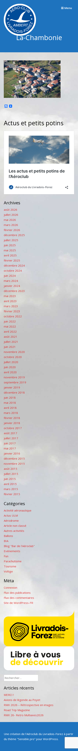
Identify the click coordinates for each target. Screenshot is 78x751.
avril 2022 (10, 331)
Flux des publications (17, 592)
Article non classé (15, 526)
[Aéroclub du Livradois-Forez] (20, 34)
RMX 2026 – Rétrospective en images (28, 705)
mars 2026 (11, 225)
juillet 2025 (11, 240)
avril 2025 (10, 255)
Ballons (8, 536)
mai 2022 (10, 326)
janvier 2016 (12, 453)
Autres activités (14, 531)
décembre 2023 (14, 291)
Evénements (12, 551)
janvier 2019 (12, 387)
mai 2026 (10, 220)
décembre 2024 (14, 265)
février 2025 (12, 260)
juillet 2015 (11, 474)
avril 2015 (10, 484)
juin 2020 (10, 367)
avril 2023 (10, 301)
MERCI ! (9, 695)
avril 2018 (10, 408)
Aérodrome (11, 520)
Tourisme (10, 566)
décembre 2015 (14, 458)
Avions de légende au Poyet (22, 700)
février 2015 (12, 494)
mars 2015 (11, 489)
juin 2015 (10, 479)
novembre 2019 (14, 377)
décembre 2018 (14, 392)
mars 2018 (11, 413)
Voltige (8, 571)
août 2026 (10, 209)
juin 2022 (10, 321)
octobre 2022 (13, 316)
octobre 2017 (13, 428)
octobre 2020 (13, 357)
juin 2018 (10, 397)
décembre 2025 (14, 235)
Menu (68, 8)
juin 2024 (10, 275)
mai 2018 (10, 402)
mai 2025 (10, 250)
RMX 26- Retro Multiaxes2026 (24, 715)
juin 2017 (10, 443)
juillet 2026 (11, 215)
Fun (6, 556)
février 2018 (12, 418)
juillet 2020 (11, 362)
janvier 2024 (12, 286)
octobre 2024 (13, 270)
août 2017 (10, 433)
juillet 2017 (11, 438)
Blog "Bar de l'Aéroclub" (19, 546)
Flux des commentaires (19, 598)
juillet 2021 (11, 342)
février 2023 (12, 311)
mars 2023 (11, 306)
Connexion (10, 587)
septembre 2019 (15, 382)
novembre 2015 (14, 463)
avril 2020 (10, 372)
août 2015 (10, 469)
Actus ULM (11, 515)
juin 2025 (10, 245)
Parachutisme (13, 561)
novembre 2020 (14, 352)
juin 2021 (10, 347)
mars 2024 (11, 281)
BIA (6, 541)
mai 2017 (10, 448)
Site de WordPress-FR (18, 603)
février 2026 (12, 230)
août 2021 (10, 336)
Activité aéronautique (17, 510)
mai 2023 (10, 296)
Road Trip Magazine (17, 710)
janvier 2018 (12, 423)
